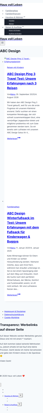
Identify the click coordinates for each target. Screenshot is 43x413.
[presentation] (23, 60)
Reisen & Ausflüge (10, 405)
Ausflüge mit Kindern (15, 33)
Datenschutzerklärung (14, 314)
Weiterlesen (13, 138)
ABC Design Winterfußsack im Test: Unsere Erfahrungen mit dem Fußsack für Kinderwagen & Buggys (23, 227)
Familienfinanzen (13, 14)
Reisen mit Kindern (14, 30)
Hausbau (11, 20)
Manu (12, 94)
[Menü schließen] (0, 385)
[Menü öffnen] (2, 42)
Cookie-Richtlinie (11, 317)
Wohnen (11, 24)
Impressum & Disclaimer (15, 311)
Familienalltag (12, 11)
